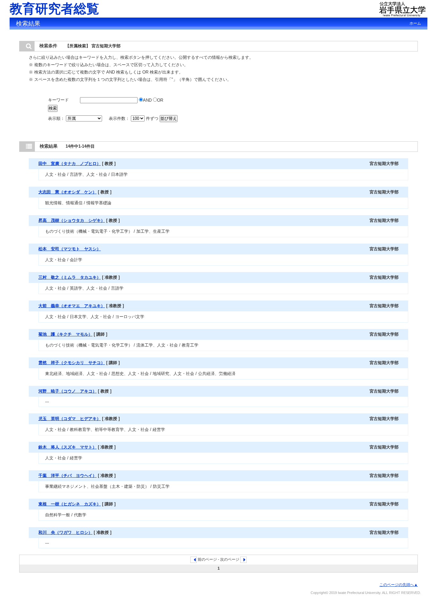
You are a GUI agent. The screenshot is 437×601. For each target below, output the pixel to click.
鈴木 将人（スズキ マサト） (67, 447)
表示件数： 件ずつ (134, 118)
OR (160, 100)
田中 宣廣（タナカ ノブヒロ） (69, 163)
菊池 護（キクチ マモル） (65, 334)
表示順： (57, 118)
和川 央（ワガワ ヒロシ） (65, 532)
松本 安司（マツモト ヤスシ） (69, 248)
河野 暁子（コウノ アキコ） (67, 391)
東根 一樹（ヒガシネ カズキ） (69, 504)
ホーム (415, 23)
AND (148, 100)
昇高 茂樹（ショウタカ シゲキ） (71, 220)
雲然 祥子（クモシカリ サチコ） (71, 362)
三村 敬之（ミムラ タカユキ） (69, 277)
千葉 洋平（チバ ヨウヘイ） (67, 475)
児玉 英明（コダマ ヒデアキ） (69, 418)
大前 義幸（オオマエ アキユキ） (71, 305)
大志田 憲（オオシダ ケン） (67, 192)
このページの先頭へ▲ (398, 584)
